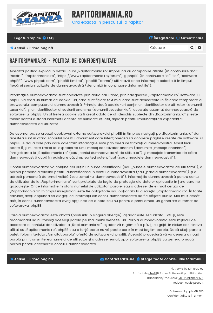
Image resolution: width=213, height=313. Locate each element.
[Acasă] (38, 18)
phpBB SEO (196, 291)
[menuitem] (48, 38)
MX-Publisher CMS (190, 278)
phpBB (152, 273)
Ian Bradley (195, 269)
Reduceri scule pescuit (187, 283)
